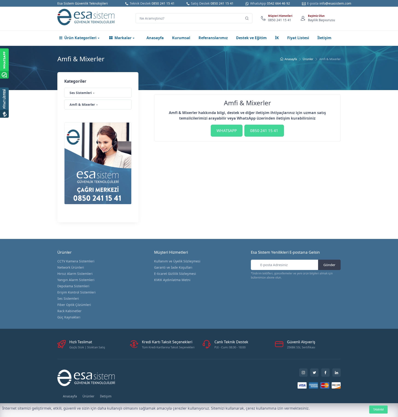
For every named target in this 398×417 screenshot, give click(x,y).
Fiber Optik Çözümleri (74, 304)
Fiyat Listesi (298, 37)
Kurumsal (181, 37)
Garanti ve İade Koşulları (173, 267)
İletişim (324, 37)
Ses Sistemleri (81, 93)
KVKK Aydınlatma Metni (172, 280)
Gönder (329, 264)
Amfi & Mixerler (82, 104)
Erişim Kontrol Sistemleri (76, 292)
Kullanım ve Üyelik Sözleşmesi (177, 261)
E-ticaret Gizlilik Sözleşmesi (175, 273)
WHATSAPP (227, 130)
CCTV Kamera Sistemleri (75, 261)
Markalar (123, 37)
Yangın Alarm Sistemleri (75, 280)
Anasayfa (155, 37)
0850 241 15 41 (163, 3)
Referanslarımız (213, 37)
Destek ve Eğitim (251, 37)
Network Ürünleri (70, 267)
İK (277, 37)
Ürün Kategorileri (80, 37)
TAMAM (378, 409)
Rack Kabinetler (69, 311)
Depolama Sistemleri (73, 286)
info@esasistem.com (335, 3)
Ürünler (308, 59)
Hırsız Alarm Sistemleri (75, 273)
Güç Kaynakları (68, 317)
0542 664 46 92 (278, 3)
